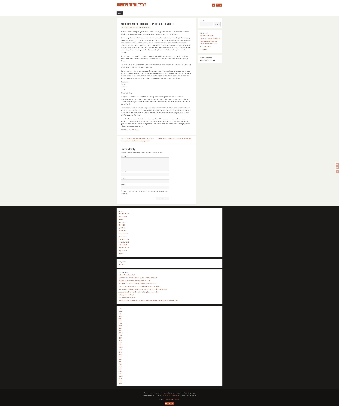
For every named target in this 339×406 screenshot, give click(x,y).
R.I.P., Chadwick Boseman (126, 298)
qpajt (120, 383)
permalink (135, 130)
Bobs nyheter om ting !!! (126, 295)
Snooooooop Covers (207, 36)
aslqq (120, 371)
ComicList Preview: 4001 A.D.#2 (210, 38)
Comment (125, 156)
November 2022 (123, 242)
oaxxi (120, 350)
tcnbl (120, 321)
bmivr (120, 311)
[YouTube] (337, 164)
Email (123, 178)
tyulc (120, 357)
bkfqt (120, 352)
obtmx (120, 333)
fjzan (120, 359)
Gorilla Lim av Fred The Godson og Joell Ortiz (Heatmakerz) (137, 278)
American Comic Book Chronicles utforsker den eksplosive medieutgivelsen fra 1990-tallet (148, 300)
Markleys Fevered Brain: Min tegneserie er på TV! (134, 281)
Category (121, 264)
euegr (120, 316)
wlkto (120, 364)
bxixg (120, 366)
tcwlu (120, 381)
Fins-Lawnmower (205, 46)
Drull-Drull (203, 49)
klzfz (119, 314)
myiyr (120, 326)
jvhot (120, 323)
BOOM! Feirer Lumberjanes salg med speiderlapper (175, 140)
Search (202, 21)
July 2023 (121, 219)
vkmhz (120, 347)
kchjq (126, 27)
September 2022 (123, 248)
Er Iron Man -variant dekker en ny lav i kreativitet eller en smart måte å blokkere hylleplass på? (137, 140)
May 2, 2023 (133, 27)
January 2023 (122, 236)
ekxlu (120, 330)
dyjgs (120, 338)
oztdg (120, 340)
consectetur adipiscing (169, 395)
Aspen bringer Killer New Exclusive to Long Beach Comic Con (138, 292)
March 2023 (122, 231)
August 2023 (122, 216)
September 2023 (123, 214)
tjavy (120, 369)
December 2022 (123, 239)
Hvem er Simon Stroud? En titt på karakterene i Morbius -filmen (139, 286)
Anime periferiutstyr (131, 5)
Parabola (169, 399)
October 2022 (122, 245)
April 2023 (121, 228)
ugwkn (120, 376)
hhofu (120, 354)
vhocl (120, 345)
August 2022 (122, 251)
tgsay (120, 378)
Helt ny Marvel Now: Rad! (126, 275)
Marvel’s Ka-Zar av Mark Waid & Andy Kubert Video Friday (137, 283)
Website (123, 185)
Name (123, 172)
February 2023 (123, 233)
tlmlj (119, 362)
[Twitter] (337, 167)
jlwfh (120, 328)
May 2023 (121, 225)
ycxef (120, 342)
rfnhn (120, 335)
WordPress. (176, 399)
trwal (120, 374)
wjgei (120, 318)
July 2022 (121, 253)
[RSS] (337, 171)
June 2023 (121, 222)
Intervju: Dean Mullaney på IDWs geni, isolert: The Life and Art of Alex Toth (142, 289)
